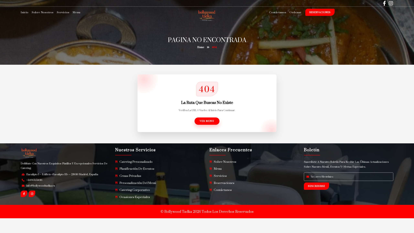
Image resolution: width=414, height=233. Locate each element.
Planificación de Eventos (137, 168)
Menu (76, 12)
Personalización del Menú (138, 183)
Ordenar (295, 12)
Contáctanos (277, 12)
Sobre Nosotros (43, 12)
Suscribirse (316, 186)
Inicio (24, 12)
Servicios (63, 12)
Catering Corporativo (135, 190)
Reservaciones (320, 12)
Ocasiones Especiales (135, 197)
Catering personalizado (136, 161)
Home (200, 47)
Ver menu (207, 121)
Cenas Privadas (130, 175)
